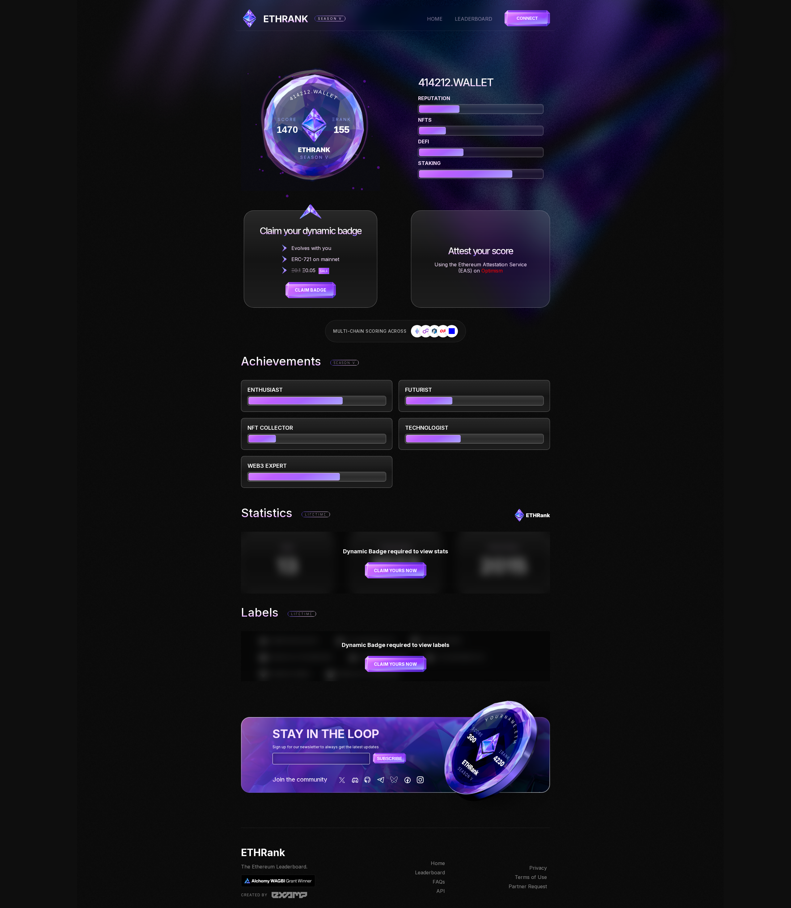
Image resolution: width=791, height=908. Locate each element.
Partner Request (528, 886)
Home (434, 19)
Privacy (538, 868)
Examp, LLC (289, 895)
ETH (285, 18)
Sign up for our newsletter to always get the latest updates (326, 747)
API (440, 891)
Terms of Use (531, 877)
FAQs (439, 882)
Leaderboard (473, 19)
